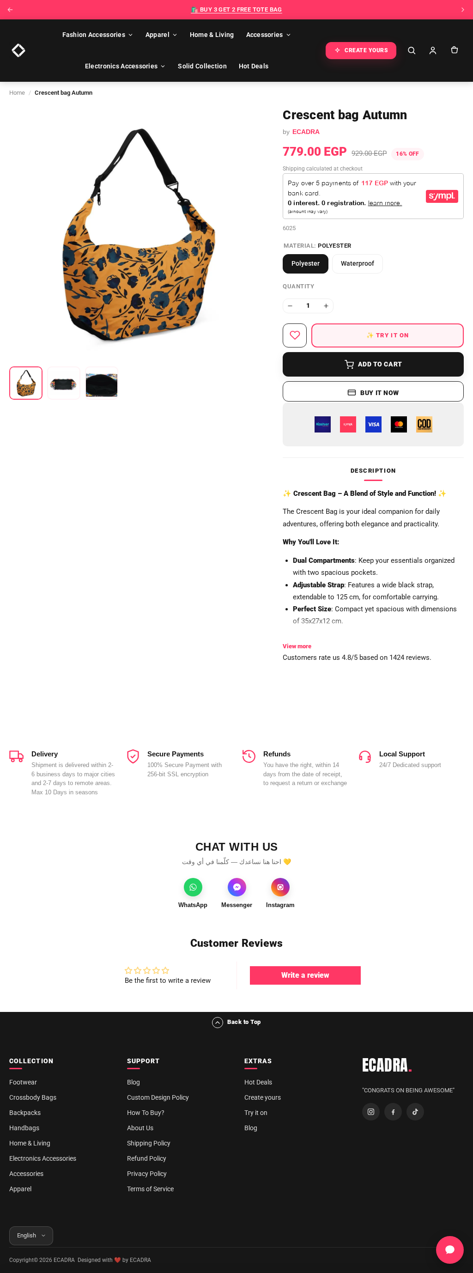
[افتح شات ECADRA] (450, 1250)
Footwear (23, 1082)
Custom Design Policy (158, 1097)
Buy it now (379, 392)
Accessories (264, 34)
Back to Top (244, 1021)
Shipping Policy (148, 1143)
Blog (133, 1082)
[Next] (463, 9)
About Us (140, 1128)
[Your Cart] (454, 50)
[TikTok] (415, 1112)
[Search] (411, 50)
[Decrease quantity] (290, 306)
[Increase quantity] (326, 306)
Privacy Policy (147, 1173)
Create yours (262, 1097)
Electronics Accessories (121, 66)
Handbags (24, 1128)
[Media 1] (25, 383)
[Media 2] (63, 383)
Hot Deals (254, 66)
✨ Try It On (387, 335)
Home (17, 92)
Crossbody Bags (32, 1097)
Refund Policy (146, 1158)
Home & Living (212, 34)
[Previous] (10, 9)
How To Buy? (145, 1112)
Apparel (158, 34)
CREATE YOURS (366, 50)
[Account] (433, 50)
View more (297, 646)
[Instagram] (371, 1112)
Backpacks (25, 1112)
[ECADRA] (18, 50)
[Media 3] (101, 383)
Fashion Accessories (93, 34)
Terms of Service (150, 1189)
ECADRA (387, 1065)
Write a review (305, 975)
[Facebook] (393, 1112)
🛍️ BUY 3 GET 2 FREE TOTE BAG (236, 9)
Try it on (255, 1112)
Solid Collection (202, 66)
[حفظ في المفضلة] (295, 335)
